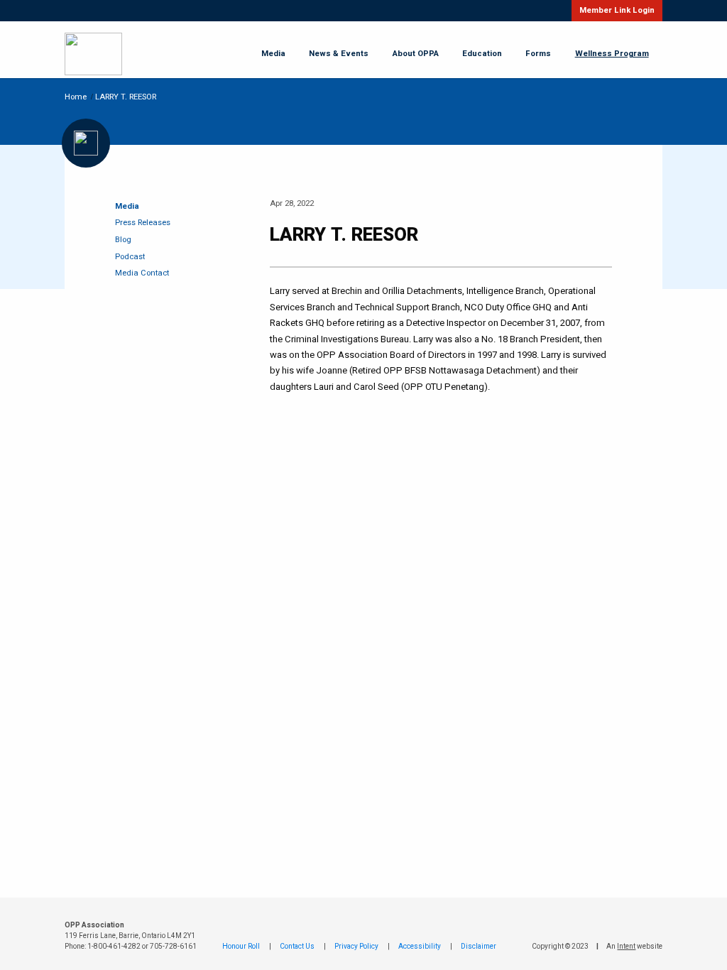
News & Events (338, 54)
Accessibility (419, 947)
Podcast (130, 257)
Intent (626, 947)
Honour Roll (241, 947)
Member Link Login (617, 10)
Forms (538, 54)
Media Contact (142, 273)
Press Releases (142, 223)
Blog (123, 240)
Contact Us (297, 947)
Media (273, 54)
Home (76, 97)
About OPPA (416, 54)
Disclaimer (478, 947)
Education (482, 54)
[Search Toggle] (549, 10)
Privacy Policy (356, 947)
